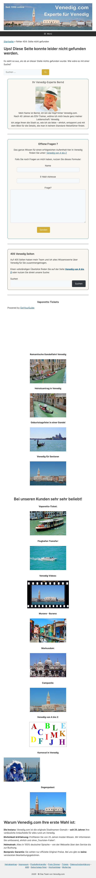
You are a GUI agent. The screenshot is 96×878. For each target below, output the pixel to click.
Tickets (65, 864)
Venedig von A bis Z (56, 153)
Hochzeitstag (54, 867)
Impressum (23, 864)
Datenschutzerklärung (80, 864)
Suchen (14, 279)
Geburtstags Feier (39, 867)
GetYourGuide (27, 308)
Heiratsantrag (11, 864)
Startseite (9, 41)
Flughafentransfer (38, 864)
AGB (27, 867)
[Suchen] (45, 72)
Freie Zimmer (54, 864)
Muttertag (66, 867)
